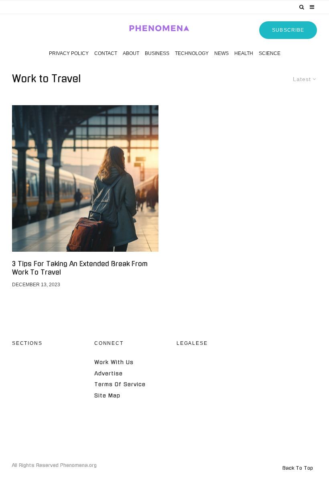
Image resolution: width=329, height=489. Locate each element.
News (221, 53)
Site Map (107, 395)
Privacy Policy (69, 53)
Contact (105, 53)
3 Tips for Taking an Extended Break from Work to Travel (80, 268)
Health (243, 53)
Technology (192, 53)
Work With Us (114, 362)
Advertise (108, 373)
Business (157, 53)
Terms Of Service (120, 384)
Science (269, 53)
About (131, 53)
